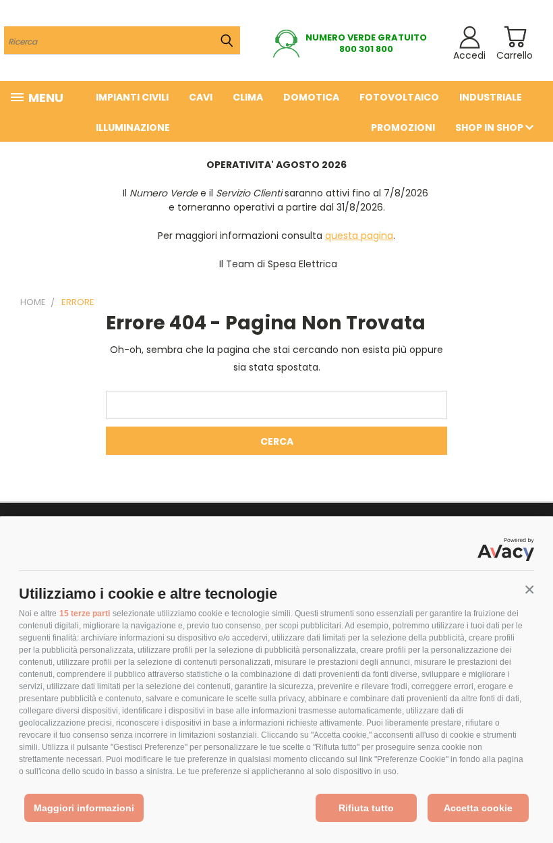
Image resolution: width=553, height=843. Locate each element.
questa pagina (359, 235)
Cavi (200, 97)
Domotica (311, 97)
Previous (532, 800)
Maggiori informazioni (84, 808)
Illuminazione (133, 127)
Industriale (490, 97)
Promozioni (403, 127)
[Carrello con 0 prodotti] (515, 37)
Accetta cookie (478, 808)
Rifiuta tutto (366, 808)
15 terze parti (84, 613)
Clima (248, 97)
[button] (529, 590)
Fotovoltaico (399, 97)
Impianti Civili (132, 97)
